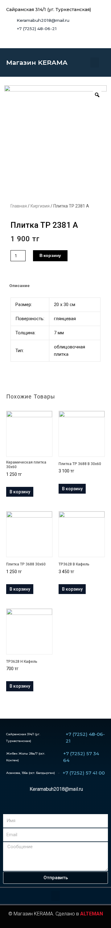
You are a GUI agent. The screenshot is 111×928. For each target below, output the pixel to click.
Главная (18, 206)
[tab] (55, 285)
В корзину (50, 255)
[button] (94, 62)
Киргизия (40, 206)
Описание (19, 285)
